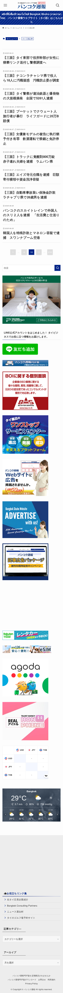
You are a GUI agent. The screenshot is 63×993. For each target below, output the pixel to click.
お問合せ (42, 979)
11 (39, 252)
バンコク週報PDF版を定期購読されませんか (32, 975)
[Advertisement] (25, 605)
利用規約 (51, 979)
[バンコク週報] (31, 5)
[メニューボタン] (5, 5)
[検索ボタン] (57, 5)
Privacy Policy (31, 983)
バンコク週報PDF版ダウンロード (22, 979)
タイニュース (12, 38)
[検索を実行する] (57, 268)
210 (50, 252)
